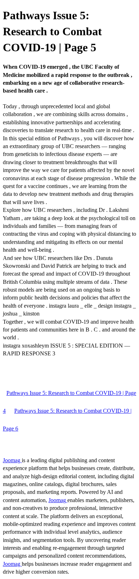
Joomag (12, 460)
